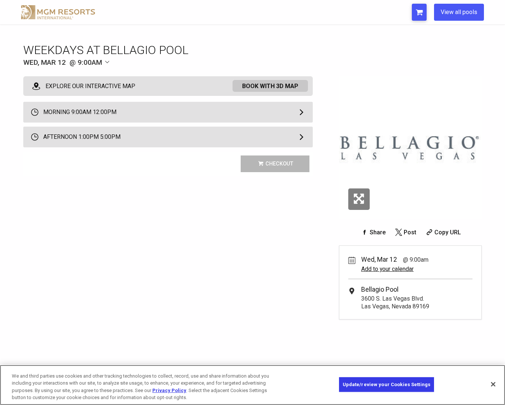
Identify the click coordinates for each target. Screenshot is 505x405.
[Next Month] (144, 75)
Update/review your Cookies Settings (387, 384)
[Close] (493, 384)
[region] (252, 385)
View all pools (459, 12)
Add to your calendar (387, 268)
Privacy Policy (169, 390)
